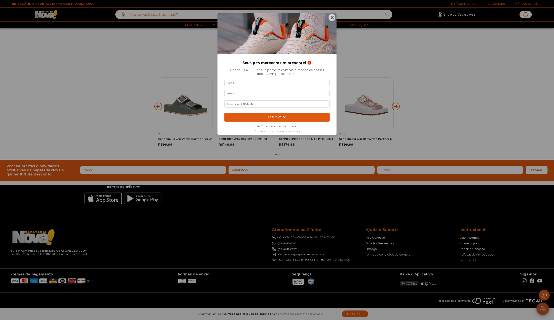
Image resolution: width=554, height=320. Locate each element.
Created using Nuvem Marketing (277, 131)
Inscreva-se (277, 117)
